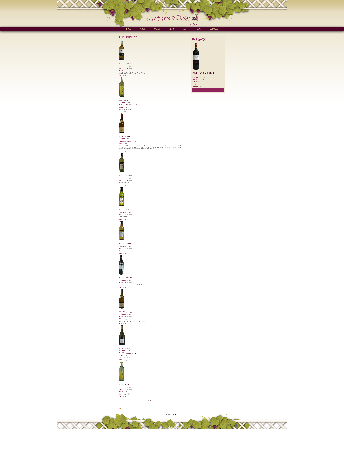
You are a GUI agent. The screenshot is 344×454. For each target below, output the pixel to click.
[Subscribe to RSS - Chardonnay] (120, 408)
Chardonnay (131, 68)
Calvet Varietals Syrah (203, 73)
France (129, 64)
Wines (142, 29)
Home (128, 29)
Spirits (157, 29)
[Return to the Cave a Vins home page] (172, 20)
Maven (179, 414)
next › (154, 401)
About (186, 29)
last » (158, 401)
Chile (128, 210)
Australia (130, 176)
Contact (214, 29)
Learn (171, 29)
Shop (199, 29)
